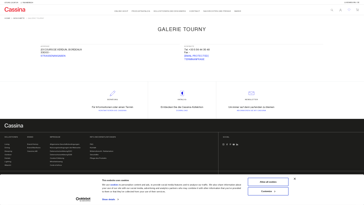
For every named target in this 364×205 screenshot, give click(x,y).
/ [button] (351, 2)
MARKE (237, 11)
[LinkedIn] (237, 145)
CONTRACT (194, 11)
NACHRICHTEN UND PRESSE (217, 11)
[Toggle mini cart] (357, 9)
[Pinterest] (230, 145)
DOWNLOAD (182, 110)
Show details (108, 199)
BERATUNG (112, 99)
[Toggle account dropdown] (340, 9)
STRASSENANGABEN (53, 56)
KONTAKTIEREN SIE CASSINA (113, 110)
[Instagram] (223, 145)
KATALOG (182, 99)
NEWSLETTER (251, 99)
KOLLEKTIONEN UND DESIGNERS (170, 11)
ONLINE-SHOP (121, 11)
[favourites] (349, 10)
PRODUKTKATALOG (141, 11)
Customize (266, 191)
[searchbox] (332, 10)
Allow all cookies (268, 182)
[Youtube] (233, 145)
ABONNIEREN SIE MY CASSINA (251, 110)
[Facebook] (227, 145)
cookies (114, 185)
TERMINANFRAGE (194, 59)
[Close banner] (295, 179)
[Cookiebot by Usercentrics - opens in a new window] (83, 199)
